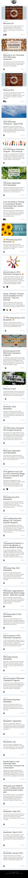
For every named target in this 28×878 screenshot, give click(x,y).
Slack (21, 873)
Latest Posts (8, 873)
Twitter (13, 873)
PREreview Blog (13, 872)
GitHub (17, 873)
